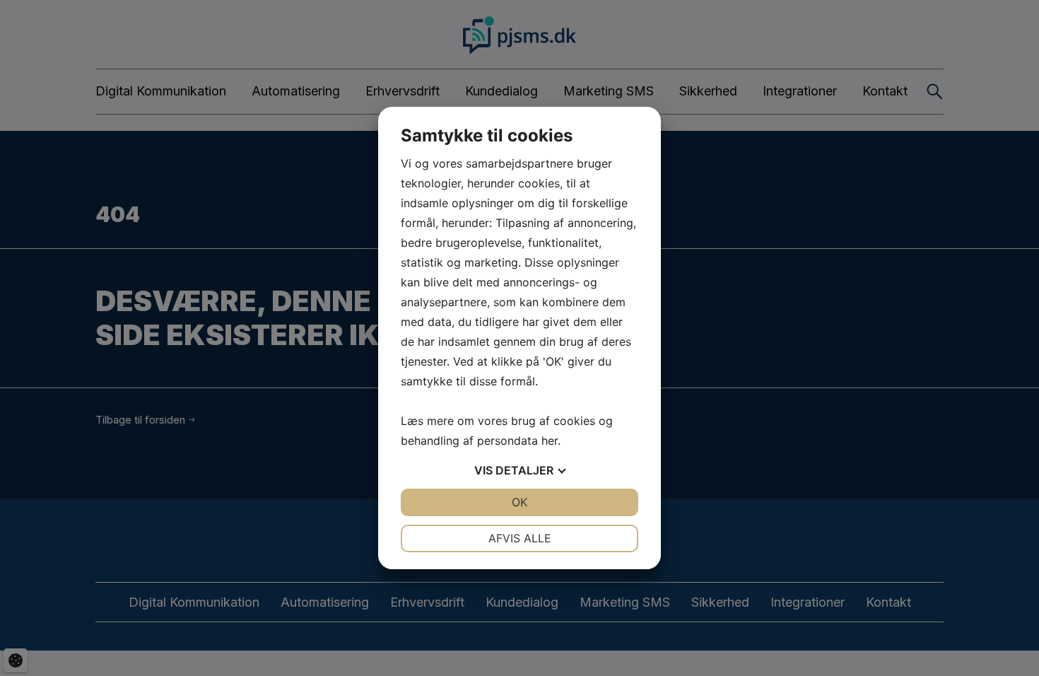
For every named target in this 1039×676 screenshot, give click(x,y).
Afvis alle (519, 538)
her (549, 440)
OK (519, 502)
